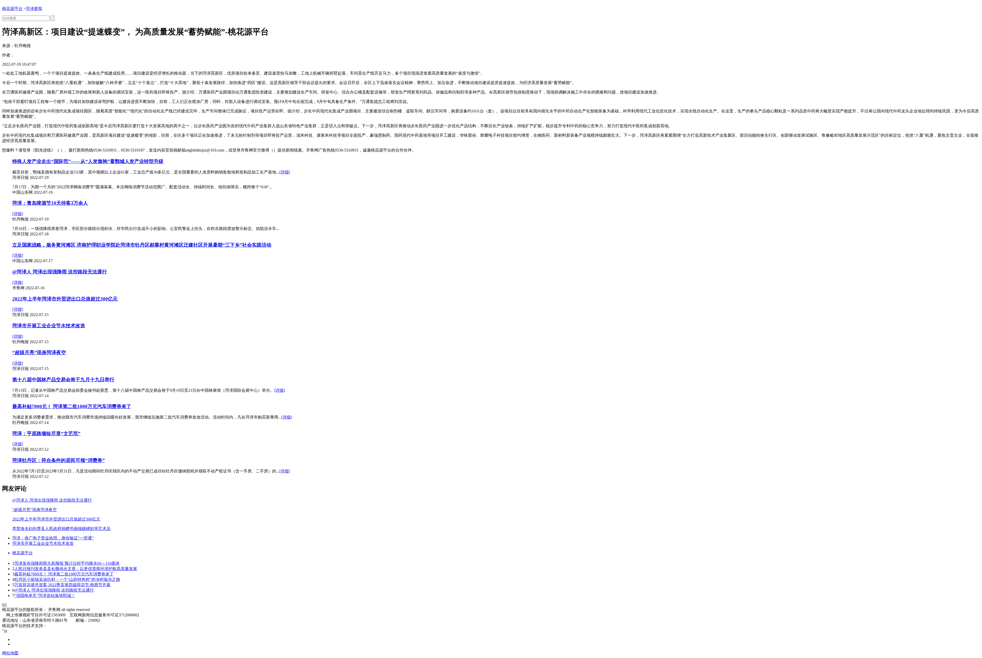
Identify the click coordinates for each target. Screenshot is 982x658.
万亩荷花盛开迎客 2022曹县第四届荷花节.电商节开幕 (62, 585)
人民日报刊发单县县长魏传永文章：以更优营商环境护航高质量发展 (75, 569)
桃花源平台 (12, 8)
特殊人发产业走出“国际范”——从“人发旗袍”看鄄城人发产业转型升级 (87, 161)
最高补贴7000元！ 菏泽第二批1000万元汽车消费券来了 (71, 406)
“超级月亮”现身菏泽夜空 (39, 352)
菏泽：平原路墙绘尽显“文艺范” (46, 433)
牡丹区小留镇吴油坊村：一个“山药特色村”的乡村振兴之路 (67, 579)
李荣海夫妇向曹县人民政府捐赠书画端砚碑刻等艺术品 (61, 528)
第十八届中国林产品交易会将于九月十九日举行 (63, 379)
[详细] (284, 172)
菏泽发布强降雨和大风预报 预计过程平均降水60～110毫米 (67, 563)
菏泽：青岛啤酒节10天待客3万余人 (50, 203)
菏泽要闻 (34, 8)
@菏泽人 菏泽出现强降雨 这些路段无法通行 (59, 271)
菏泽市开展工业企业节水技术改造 (48, 325)
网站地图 (10, 653)
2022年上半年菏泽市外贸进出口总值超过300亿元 (65, 299)
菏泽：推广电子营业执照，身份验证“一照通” (53, 538)
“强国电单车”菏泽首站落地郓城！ (44, 595)
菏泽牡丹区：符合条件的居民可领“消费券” (58, 460)
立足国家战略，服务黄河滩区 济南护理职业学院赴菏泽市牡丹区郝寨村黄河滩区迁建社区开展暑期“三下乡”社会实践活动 (141, 245)
